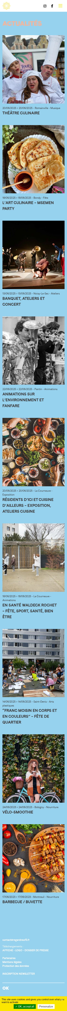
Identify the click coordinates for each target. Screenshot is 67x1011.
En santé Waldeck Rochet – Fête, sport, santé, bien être (29, 611)
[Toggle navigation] (60, 5)
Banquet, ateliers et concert (23, 301)
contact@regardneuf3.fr (16, 939)
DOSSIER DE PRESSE (37, 950)
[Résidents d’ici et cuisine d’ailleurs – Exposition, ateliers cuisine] (33, 452)
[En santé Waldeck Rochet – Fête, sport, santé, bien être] (33, 557)
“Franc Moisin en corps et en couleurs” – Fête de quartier (29, 716)
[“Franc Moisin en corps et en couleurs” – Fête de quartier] (33, 663)
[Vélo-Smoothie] (33, 768)
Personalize (46, 1006)
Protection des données (15, 966)
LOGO (18, 950)
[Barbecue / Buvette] (33, 858)
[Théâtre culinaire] (33, 69)
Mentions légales (11, 962)
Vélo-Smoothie (17, 812)
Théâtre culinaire (21, 113)
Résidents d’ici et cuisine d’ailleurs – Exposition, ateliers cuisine (28, 505)
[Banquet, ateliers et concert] (33, 255)
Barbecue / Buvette (22, 901)
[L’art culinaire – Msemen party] (33, 159)
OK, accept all (25, 1006)
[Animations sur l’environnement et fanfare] (33, 350)
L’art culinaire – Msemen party (28, 205)
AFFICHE (7, 950)
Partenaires (8, 958)
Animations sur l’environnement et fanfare (23, 400)
